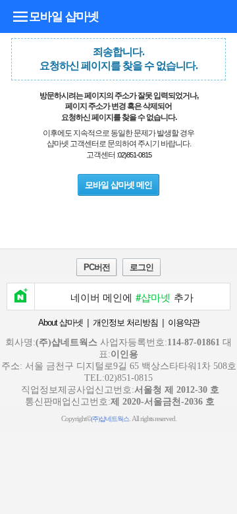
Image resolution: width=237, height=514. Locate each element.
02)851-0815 (134, 155)
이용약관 (183, 323)
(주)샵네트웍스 (110, 418)
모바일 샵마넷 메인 (118, 185)
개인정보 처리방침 (125, 323)
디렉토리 (20, 16)
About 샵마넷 (60, 323)
